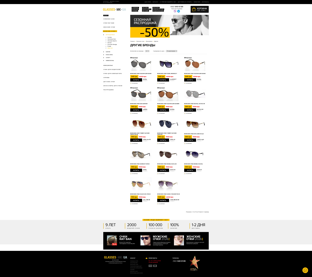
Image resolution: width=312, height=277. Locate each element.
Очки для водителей (112, 69)
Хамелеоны (110, 60)
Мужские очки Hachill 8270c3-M (194, 103)
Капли (108, 51)
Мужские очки (109, 31)
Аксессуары (147, 9)
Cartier (110, 37)
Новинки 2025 (109, 19)
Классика (109, 54)
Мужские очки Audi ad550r (138, 103)
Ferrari (110, 42)
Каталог (155, 2)
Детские (145, 10)
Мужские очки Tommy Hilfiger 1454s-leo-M (139, 134)
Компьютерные (158, 9)
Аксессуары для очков (112, 85)
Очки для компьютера (112, 73)
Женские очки (109, 27)
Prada (109, 46)
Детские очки (109, 81)
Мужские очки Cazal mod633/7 (167, 73)
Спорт (108, 57)
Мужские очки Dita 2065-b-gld (194, 133)
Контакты (205, 2)
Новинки (135, 7)
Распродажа (108, 89)
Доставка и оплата (185, 2)
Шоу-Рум (148, 2)
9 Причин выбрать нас (168, 2)
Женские (156, 7)
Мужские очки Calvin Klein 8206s (140, 73)
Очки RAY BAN (108, 23)
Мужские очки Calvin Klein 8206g (195, 73)
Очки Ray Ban (134, 262)
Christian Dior (112, 39)
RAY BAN (145, 7)
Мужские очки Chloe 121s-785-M (140, 194)
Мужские (135, 9)
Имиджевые (108, 65)
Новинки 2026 (134, 261)
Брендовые (110, 34)
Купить (136, 80)
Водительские (158, 10)
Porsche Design (112, 44)
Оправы (134, 10)
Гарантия (197, 2)
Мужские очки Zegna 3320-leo (167, 164)
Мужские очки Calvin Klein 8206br (168, 103)
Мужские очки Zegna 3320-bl (193, 164)
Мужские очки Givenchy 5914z (140, 164)
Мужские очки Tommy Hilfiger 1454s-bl (166, 134)
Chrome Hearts (112, 41)
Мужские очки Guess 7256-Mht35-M (168, 194)
